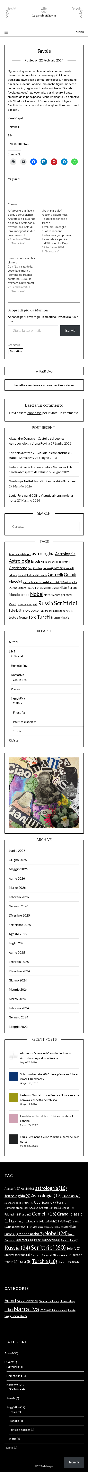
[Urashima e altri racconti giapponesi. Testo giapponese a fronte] (59, 231)
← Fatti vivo (44, 371)
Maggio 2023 (18, 1026)
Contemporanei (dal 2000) (48, 568)
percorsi (66, 595)
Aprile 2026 (17, 878)
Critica (17, 703)
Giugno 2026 (18, 860)
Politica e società (24, 722)
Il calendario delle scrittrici (45, 582)
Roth (35, 604)
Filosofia (19, 712)
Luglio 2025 (17, 943)
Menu (80, 32)
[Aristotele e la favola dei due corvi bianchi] (25, 227)
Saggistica (18, 698)
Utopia (56, 617)
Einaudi (22, 575)
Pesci (12, 604)
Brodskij (37, 561)
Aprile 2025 (17, 952)
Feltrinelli (32, 575)
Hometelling (19, 665)
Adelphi (26, 554)
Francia (42, 575)
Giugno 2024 (18, 980)
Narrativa (16, 351)
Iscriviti (70, 330)
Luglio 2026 (17, 850)
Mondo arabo (19, 595)
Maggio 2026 (18, 869)
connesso (34, 413)
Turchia (45, 617)
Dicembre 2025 (19, 915)
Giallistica (20, 679)
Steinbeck (54, 610)
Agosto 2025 (18, 934)
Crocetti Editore (50, 1207)
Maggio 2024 (18, 989)
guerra (26, 582)
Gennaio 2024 (18, 1017)
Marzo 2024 (17, 999)
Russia (45, 603)
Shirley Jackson (29, 610)
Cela (30, 568)
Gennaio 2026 (18, 906)
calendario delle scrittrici (57, 561)
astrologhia (43, 553)
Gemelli (55, 574)
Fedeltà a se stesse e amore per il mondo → (44, 385)
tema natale (66, 610)
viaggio (65, 617)
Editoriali (17, 656)
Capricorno (18, 567)
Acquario (15, 554)
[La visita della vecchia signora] (25, 274)
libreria (31, 588)
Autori (13, 642)
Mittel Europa (68, 587)
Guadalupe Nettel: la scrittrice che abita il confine (42, 481)
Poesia (15, 689)
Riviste (13, 740)
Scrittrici (65, 603)
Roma (29, 604)
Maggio (55, 588)
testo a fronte (18, 617)
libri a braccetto (43, 588)
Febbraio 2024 (19, 1008)
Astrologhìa (65, 553)
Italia (74, 582)
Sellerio (14, 610)
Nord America (52, 595)
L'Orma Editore (17, 587)
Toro (32, 617)
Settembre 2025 (20, 925)
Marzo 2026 (17, 887)
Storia (17, 731)
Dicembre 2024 (19, 971)
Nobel (36, 594)
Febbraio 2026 (19, 897)
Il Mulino (66, 582)
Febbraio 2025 (19, 961)
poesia (21, 604)
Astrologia (19, 561)
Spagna (45, 610)
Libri (12, 651)
